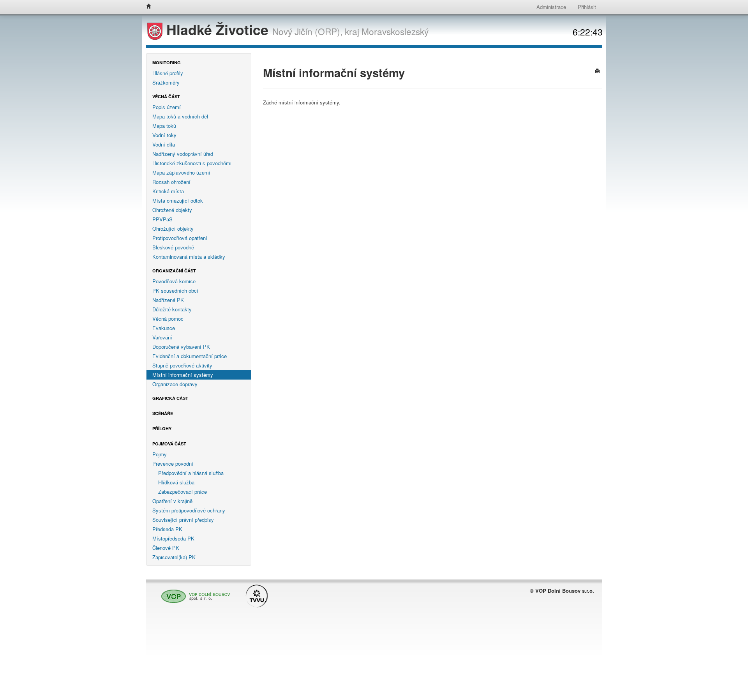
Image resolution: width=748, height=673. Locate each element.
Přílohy (161, 428)
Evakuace (163, 328)
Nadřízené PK (168, 300)
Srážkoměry (166, 82)
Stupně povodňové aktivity (182, 365)
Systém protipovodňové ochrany (188, 510)
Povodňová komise (174, 281)
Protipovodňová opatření (179, 238)
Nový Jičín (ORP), (307, 31)
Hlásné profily (167, 73)
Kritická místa (168, 191)
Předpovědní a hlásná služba (191, 473)
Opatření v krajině (172, 501)
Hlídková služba (176, 482)
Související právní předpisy (183, 519)
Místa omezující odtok (177, 200)
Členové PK (165, 547)
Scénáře (162, 413)
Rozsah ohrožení (171, 181)
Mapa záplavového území (181, 172)
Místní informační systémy (182, 374)
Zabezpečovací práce (182, 491)
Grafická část (170, 398)
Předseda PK (167, 529)
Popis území (166, 107)
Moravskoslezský (395, 31)
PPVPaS (162, 219)
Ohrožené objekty (172, 210)
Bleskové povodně (173, 247)
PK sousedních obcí (175, 290)
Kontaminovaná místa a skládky (188, 256)
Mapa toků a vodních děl (180, 116)
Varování (162, 337)
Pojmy (159, 454)
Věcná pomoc (167, 318)
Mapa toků (164, 125)
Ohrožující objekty (173, 228)
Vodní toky (164, 135)
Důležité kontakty (172, 309)
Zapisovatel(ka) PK (174, 557)
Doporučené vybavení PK (181, 346)
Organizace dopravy (175, 384)
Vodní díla (163, 144)
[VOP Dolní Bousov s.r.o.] (193, 593)
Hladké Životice (217, 29)
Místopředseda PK (173, 538)
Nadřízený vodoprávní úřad (182, 153)
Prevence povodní (172, 463)
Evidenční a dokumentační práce (189, 356)
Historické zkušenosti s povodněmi (191, 163)
